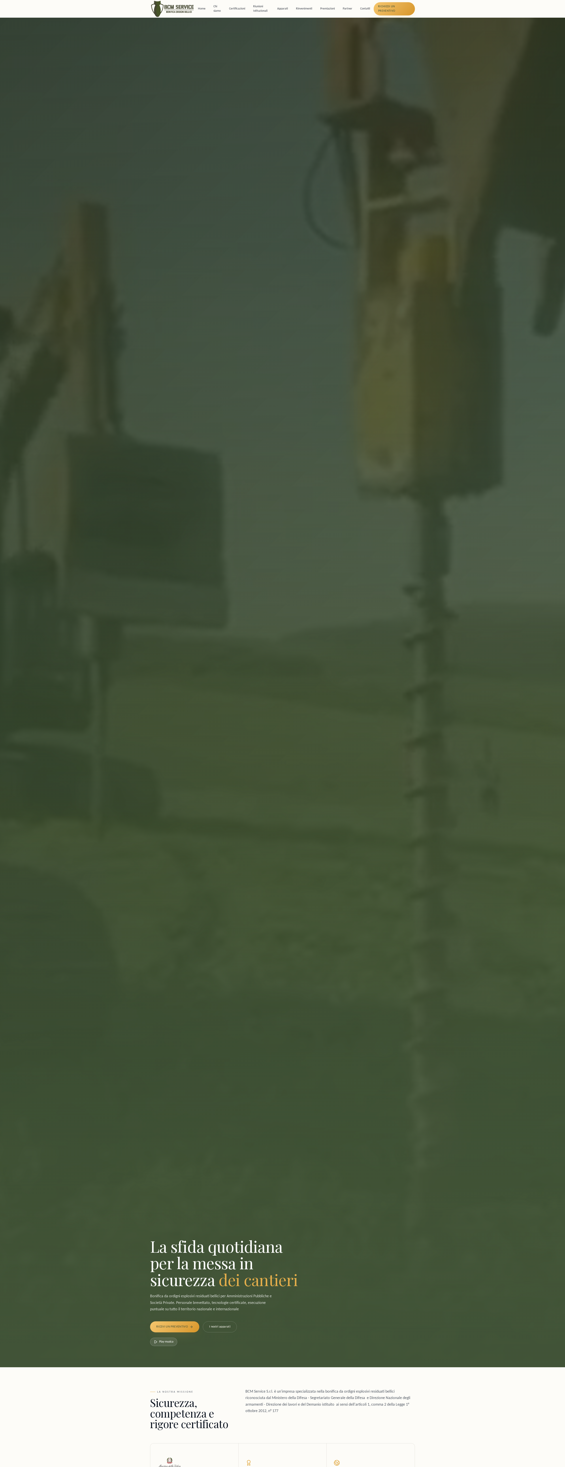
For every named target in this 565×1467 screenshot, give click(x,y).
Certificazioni (237, 8)
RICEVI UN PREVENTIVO (172, 1326)
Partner (347, 8)
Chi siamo (217, 9)
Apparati (282, 8)
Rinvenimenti (304, 8)
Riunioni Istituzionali (260, 9)
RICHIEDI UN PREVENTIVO (386, 9)
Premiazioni (327, 8)
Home (201, 8)
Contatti (365, 8)
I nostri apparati (219, 1326)
